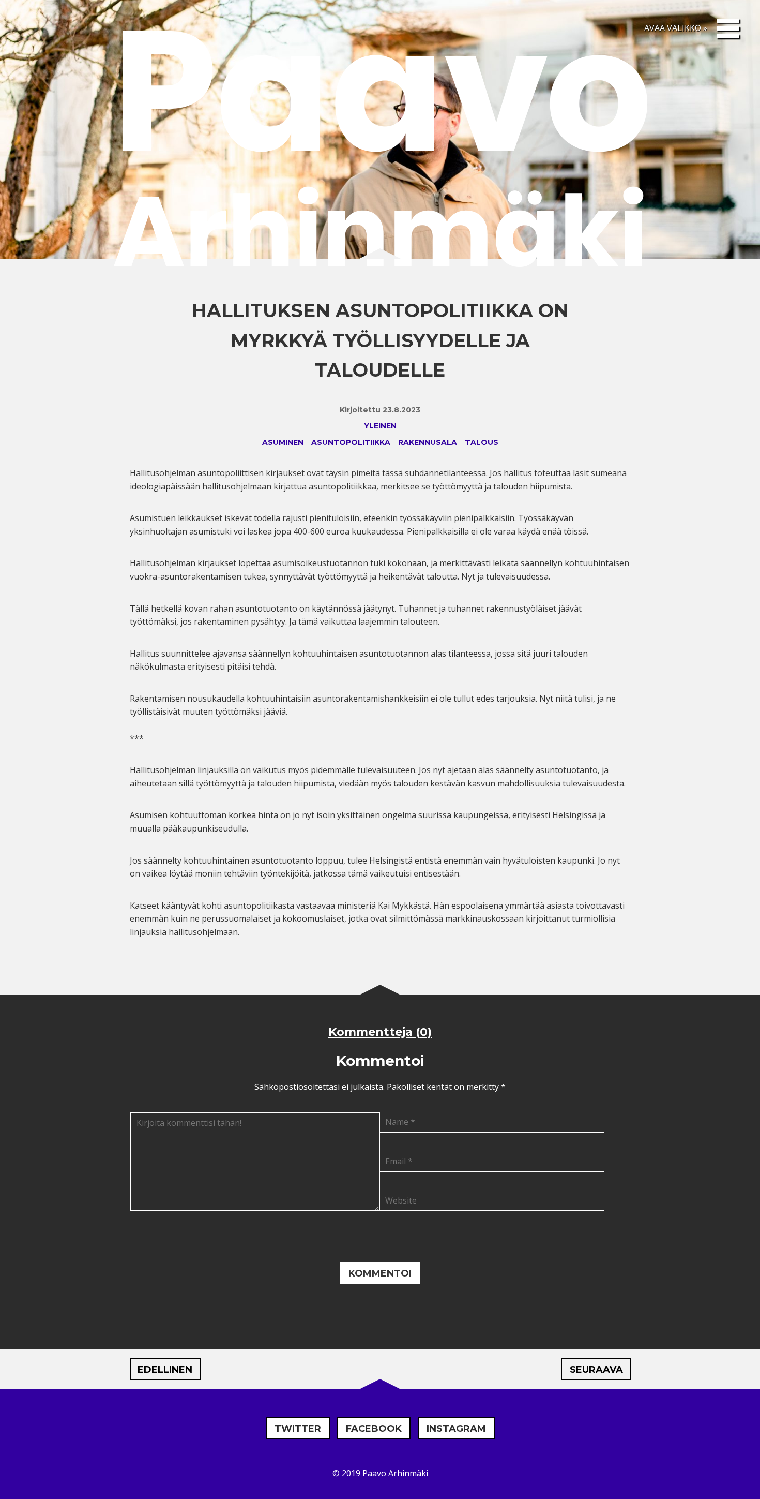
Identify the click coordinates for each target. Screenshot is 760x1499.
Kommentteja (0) (380, 1032)
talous (481, 442)
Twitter (298, 1428)
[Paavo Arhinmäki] (380, 152)
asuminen (282, 442)
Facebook (374, 1428)
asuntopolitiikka (350, 442)
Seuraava (596, 1369)
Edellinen (165, 1369)
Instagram (456, 1428)
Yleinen (380, 426)
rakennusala (427, 442)
